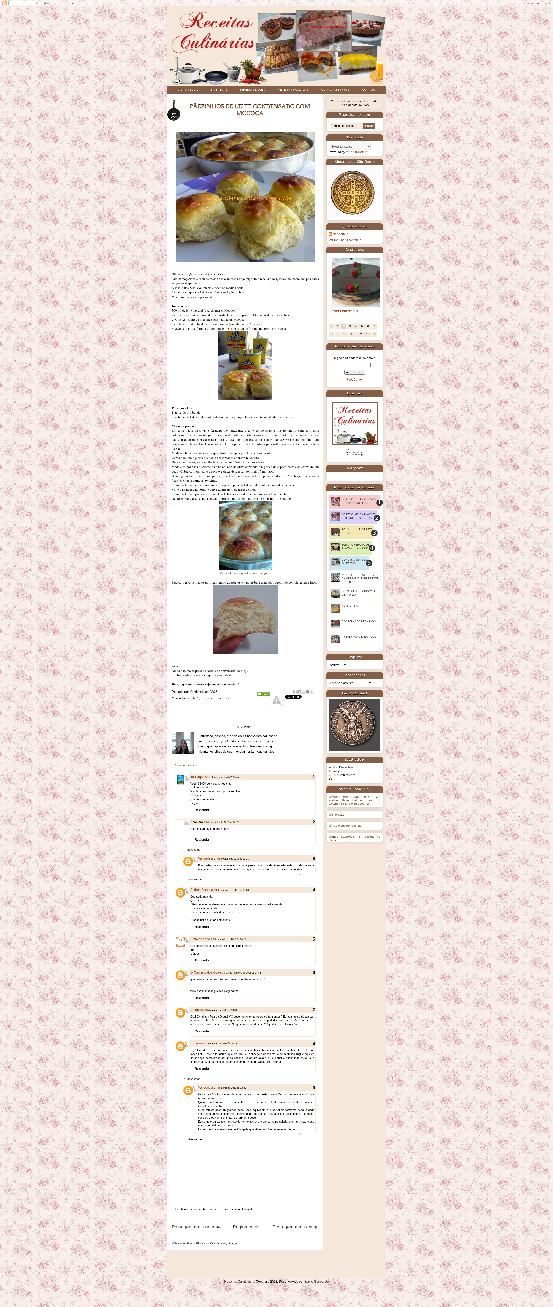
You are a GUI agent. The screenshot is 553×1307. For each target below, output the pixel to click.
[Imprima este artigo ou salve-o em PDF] (263, 695)
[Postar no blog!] (299, 692)
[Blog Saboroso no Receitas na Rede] (354, 840)
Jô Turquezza (200, 777)
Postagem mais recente (196, 1226)
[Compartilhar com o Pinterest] (312, 692)
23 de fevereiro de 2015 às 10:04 (228, 777)
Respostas (193, 849)
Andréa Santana (201, 889)
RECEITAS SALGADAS (293, 89)
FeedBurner (354, 379)
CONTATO (368, 89)
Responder (202, 810)
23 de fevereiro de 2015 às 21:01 (231, 858)
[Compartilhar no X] (304, 692)
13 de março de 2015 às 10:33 (221, 1043)
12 (360, 334)
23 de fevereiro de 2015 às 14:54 (231, 890)
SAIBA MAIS (219, 89)
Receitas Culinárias (238, 1281)
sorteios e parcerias (215, 698)
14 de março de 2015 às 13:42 (230, 1088)
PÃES (195, 698)
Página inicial (247, 1226)
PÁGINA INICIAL (187, 89)
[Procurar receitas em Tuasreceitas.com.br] (345, 825)
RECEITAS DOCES (252, 89)
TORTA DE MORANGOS (348, 311)
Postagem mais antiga (296, 1226)
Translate (360, 152)
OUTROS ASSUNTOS (335, 89)
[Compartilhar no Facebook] (308, 692)
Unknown (197, 1010)
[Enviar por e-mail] (295, 692)
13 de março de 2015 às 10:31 (221, 1010)
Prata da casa (200, 939)
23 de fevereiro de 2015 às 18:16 (228, 939)
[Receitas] (336, 814)
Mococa (229, 310)
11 (352, 334)
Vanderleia (205, 858)
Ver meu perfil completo (345, 239)
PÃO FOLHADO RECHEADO (359, 621)
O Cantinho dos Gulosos (207, 972)
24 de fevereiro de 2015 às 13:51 (243, 972)
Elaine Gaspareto (316, 1281)
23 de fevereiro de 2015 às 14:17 (221, 822)
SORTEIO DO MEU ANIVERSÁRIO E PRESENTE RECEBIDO (360, 578)
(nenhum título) (350, 606)
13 (368, 334)
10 (344, 334)
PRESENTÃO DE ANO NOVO (359, 636)
